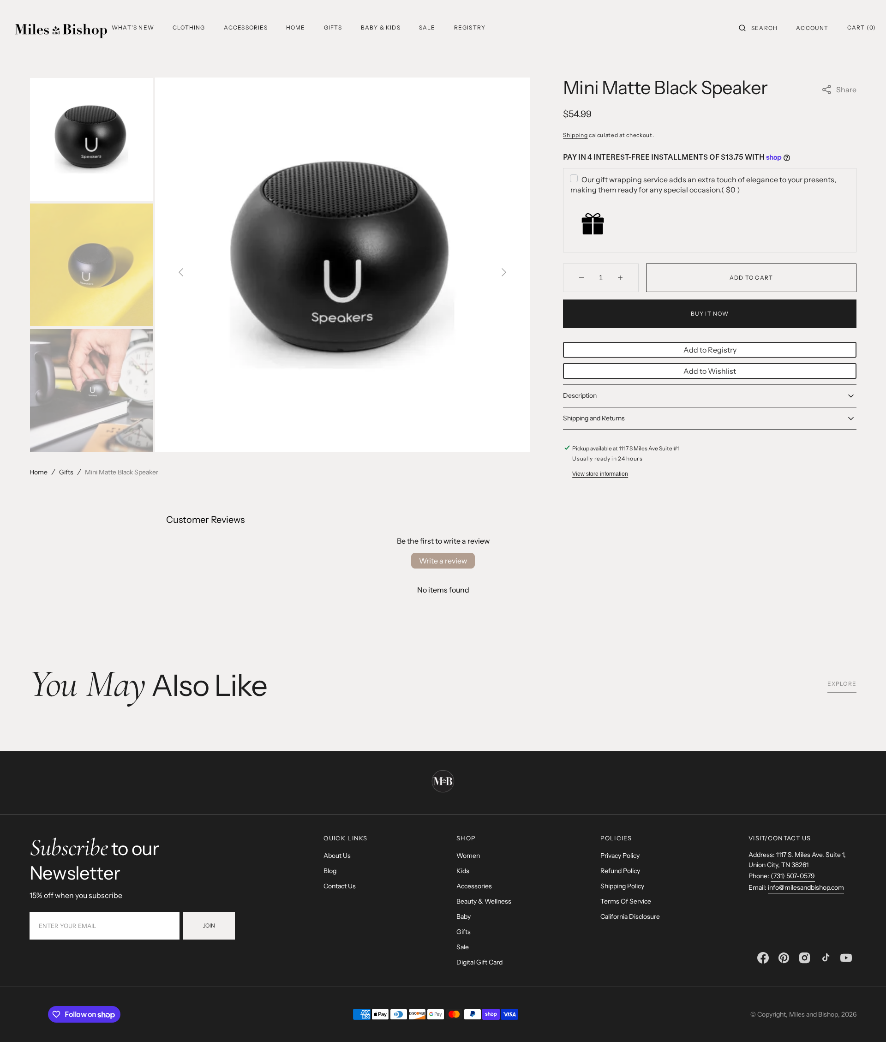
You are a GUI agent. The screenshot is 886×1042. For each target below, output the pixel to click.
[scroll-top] (865, 1021)
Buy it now (710, 313)
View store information (600, 474)
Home (39, 472)
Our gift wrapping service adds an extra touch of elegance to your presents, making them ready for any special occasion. (703, 184)
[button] (758, 28)
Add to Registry (709, 349)
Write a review (443, 560)
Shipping (575, 135)
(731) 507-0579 (793, 876)
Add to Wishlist (709, 371)
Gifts (66, 472)
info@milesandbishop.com (806, 887)
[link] (443, 783)
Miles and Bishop (813, 1014)
